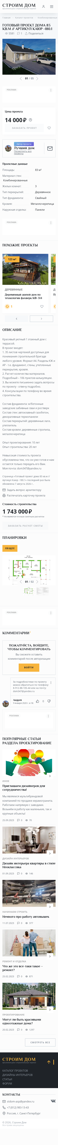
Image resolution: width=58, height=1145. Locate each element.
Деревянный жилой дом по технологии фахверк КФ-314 (23, 296)
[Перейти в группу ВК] (53, 1101)
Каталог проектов (15, 1070)
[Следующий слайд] (41, 318)
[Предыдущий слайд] (16, 318)
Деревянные (14, 289)
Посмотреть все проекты (23, 152)
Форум (7, 1083)
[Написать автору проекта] (50, 148)
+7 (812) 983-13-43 (18, 1107)
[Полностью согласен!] (38, 701)
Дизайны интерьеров (17, 1075)
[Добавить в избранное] (49, 128)
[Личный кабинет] (43, 6)
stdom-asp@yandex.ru (20, 1101)
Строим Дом (19, 6)
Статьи (7, 1079)
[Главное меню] (52, 6)
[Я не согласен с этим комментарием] (49, 701)
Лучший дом (24, 148)
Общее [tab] (10, 548)
